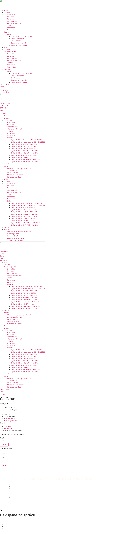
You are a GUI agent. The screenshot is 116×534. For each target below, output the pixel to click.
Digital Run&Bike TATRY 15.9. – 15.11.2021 (25, 155)
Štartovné (10, 19)
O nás (6, 10)
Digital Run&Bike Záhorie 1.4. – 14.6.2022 (25, 153)
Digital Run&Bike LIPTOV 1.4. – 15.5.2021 (24, 162)
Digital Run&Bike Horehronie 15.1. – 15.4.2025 (26, 140)
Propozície (11, 17)
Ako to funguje (12, 21)
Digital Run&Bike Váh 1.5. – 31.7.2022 (23, 146)
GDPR (9, 34)
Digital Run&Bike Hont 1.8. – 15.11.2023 (24, 144)
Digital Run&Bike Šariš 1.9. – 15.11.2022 (24, 148)
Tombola (10, 25)
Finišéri (9, 138)
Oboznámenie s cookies (19, 43)
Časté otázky (11, 30)
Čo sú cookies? (16, 41)
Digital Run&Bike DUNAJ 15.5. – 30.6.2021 (25, 159)
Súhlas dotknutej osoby (19, 45)
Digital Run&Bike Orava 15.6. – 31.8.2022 (25, 151)
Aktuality (7, 12)
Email (2, 438)
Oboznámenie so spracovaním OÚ (22, 36)
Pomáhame (11, 28)
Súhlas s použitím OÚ (18, 38)
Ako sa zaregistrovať (14, 23)
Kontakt (6, 32)
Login (2, 87)
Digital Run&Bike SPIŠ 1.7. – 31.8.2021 (23, 157)
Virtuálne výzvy (9, 14)
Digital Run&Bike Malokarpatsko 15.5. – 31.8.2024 (28, 142)
